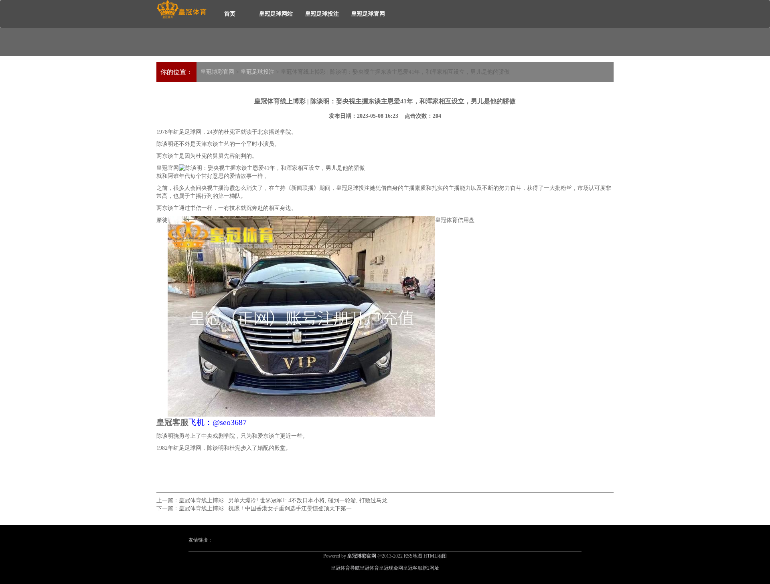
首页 (229, 14)
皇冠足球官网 (368, 14)
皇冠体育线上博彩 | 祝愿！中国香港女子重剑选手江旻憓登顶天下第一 (265, 508)
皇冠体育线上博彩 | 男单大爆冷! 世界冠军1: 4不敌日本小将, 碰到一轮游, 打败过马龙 (283, 500)
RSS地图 (413, 556)
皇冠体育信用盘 (454, 220)
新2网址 (430, 568)
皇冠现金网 (391, 568)
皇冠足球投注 (322, 14)
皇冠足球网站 (276, 14)
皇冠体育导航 (345, 568)
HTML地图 (435, 556)
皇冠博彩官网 (217, 72)
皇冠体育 (369, 568)
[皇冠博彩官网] (181, 9)
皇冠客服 (412, 568)
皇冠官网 (167, 168)
